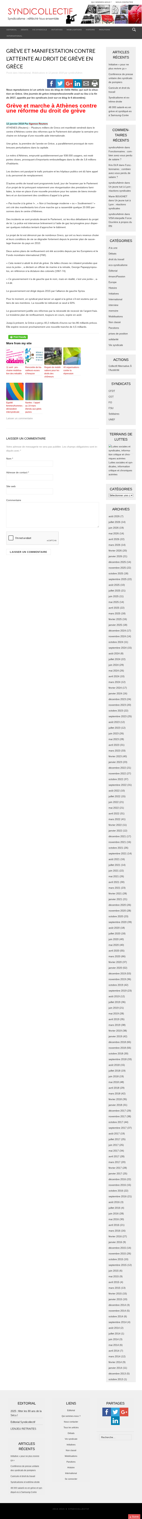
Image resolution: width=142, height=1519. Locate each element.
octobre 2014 (116, 1316)
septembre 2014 (118, 1322)
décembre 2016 (117, 1179)
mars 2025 (114, 613)
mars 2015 (114, 1287)
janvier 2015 (115, 1299)
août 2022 (114, 790)
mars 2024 (114, 682)
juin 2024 (114, 664)
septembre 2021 (118, 853)
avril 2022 (114, 813)
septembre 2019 (118, 990)
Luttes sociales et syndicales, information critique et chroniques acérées (121, 468)
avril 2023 (114, 744)
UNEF (112, 419)
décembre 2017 (117, 1110)
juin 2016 (114, 1213)
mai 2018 (114, 1082)
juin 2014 (114, 1339)
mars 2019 (114, 1025)
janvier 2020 (115, 967)
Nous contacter (71, 1422)
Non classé (115, 322)
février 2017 (115, 1167)
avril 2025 (114, 607)
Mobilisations (74, 30)
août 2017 (114, 1133)
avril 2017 (114, 1156)
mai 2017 (114, 1150)
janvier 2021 (115, 899)
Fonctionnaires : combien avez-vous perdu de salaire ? (120, 155)
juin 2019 (114, 1007)
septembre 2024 (118, 647)
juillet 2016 (114, 1207)
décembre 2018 (117, 1042)
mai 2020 (114, 945)
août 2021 (114, 859)
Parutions (104, 30)
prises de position (118, 333)
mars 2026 (114, 544)
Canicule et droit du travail (23, 1476)
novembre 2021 (117, 842)
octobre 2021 (116, 847)
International (14, 36)
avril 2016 (114, 1225)
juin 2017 (114, 1145)
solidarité (113, 339)
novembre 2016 (117, 1185)
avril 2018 (114, 1087)
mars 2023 (114, 750)
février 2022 (115, 824)
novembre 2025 (117, 567)
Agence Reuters (38, 123)
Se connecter (71, 1479)
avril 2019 (114, 1019)
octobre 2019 (116, 985)
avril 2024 (114, 676)
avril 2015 (114, 1282)
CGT (111, 396)
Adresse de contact (17, 472)
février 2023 (115, 756)
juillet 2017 (114, 1139)
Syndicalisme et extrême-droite (25, 1482)
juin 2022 (114, 802)
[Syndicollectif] (71, 15)
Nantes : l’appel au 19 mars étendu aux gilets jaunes (33, 407)
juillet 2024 (114, 659)
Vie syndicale (39, 30)
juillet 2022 (114, 796)
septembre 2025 (118, 579)
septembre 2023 (118, 716)
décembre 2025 (117, 562)
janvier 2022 (115, 830)
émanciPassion (117, 276)
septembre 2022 (118, 784)
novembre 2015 (117, 1253)
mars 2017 (114, 1162)
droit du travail (116, 259)
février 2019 (115, 1030)
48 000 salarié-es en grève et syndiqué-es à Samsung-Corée (120, 111)
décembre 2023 (117, 699)
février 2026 (115, 550)
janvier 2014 (115, 1367)
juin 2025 (114, 596)
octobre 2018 (116, 1053)
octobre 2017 (116, 1122)
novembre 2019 (117, 979)
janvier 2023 (115, 762)
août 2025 (114, 584)
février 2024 (115, 687)
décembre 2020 (117, 905)
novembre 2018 (117, 1047)
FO (110, 402)
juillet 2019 (114, 1002)
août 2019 (114, 996)
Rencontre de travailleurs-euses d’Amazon (33, 370)
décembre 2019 (117, 973)
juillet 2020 (114, 933)
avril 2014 (114, 1350)
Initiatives (57, 30)
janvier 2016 (115, 1242)
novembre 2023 (117, 704)
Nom (9, 458)
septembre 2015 (118, 1265)
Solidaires (114, 413)
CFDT (112, 390)
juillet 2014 (114, 1333)
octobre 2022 (116, 779)
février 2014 (115, 1362)
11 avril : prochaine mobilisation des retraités (14, 370)
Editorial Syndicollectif (23, 1421)
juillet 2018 (114, 1070)
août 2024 (114, 653)
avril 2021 (114, 882)
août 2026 (114, 516)
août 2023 (114, 722)
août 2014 (114, 1327)
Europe (113, 282)
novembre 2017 (117, 1116)
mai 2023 (114, 739)
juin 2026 (114, 527)
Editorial (12, 30)
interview (113, 305)
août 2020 (114, 927)
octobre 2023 (116, 710)
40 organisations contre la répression (71, 370)
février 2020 (115, 962)
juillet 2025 (114, 590)
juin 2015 (114, 1270)
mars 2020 (114, 956)
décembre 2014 (117, 1305)
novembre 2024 (117, 636)
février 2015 (115, 1293)
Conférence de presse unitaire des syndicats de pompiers (121, 78)
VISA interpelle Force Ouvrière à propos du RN (120, 222)
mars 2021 (114, 887)
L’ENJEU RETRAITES (23, 1428)
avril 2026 (114, 539)
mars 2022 (114, 819)
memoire (113, 310)
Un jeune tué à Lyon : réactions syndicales (120, 204)
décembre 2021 (117, 836)
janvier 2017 (115, 1173)
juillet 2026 (114, 522)
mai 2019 (114, 1013)
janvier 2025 (115, 624)
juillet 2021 (114, 864)
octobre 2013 (116, 1379)
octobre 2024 (116, 642)
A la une (113, 247)
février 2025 (115, 619)
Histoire (90, 30)
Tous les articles (71, 1427)
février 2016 (115, 1236)
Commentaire (13, 500)
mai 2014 (114, 1345)
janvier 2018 (115, 1105)
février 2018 (115, 1099)
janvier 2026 (115, 556)
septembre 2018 (118, 1059)
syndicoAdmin (75, 73)
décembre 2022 (117, 767)
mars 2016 (114, 1230)
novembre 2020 (117, 910)
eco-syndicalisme (118, 265)
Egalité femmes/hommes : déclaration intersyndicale (14, 407)
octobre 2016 (116, 1190)
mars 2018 (114, 1093)
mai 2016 (114, 1219)
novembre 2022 (117, 773)
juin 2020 (114, 939)
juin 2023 (114, 733)
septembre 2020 (118, 922)
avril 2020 (114, 950)
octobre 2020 (116, 916)
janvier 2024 (115, 693)
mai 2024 (114, 670)
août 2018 (114, 1065)
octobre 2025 (116, 573)
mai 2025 (114, 602)
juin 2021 (114, 870)
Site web (11, 486)
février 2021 (115, 893)
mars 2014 (114, 1356)
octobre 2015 (116, 1259)
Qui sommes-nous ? (71, 1416)
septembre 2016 (118, 1196)
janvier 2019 (115, 1036)
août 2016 (114, 1202)
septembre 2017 (118, 1127)
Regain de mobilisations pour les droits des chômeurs (52, 372)
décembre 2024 (117, 630)
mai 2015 (114, 1276)
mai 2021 (114, 876)
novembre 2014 (117, 1310)
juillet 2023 (114, 727)
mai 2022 (114, 807)
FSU (111, 408)
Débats (24, 30)
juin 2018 (114, 1076)
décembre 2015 (117, 1247)
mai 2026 (114, 533)
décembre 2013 (117, 1373)
